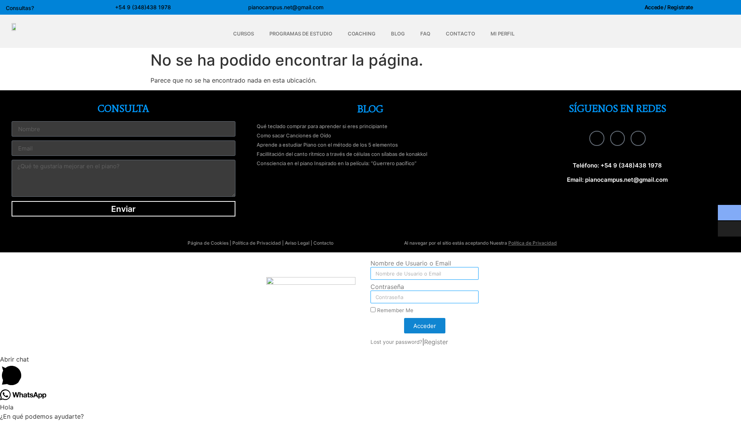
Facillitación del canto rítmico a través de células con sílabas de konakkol (342, 154)
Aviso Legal (297, 243)
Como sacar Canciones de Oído (294, 135)
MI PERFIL (502, 33)
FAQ (425, 33)
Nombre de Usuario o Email (410, 263)
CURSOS (243, 33)
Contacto (323, 243)
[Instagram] (617, 138)
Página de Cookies (208, 243)
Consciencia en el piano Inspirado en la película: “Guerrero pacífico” (336, 163)
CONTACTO (460, 33)
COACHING (362, 33)
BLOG (398, 33)
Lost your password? (396, 342)
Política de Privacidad (256, 243)
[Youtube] (638, 138)
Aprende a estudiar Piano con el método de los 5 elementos (327, 145)
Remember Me (394, 310)
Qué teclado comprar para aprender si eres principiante (322, 126)
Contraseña (387, 287)
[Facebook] (596, 138)
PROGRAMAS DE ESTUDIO (300, 33)
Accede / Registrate (669, 7)
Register (436, 342)
